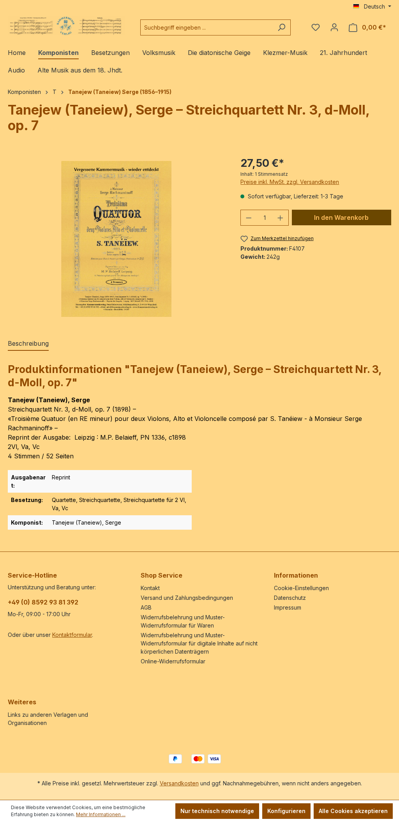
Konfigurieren (286, 811)
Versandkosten (179, 783)
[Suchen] (281, 27)
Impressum (287, 607)
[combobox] (206, 27)
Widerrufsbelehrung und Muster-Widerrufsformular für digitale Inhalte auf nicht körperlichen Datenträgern (199, 643)
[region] (116, 239)
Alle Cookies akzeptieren (353, 811)
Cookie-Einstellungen (301, 588)
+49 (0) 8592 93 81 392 (43, 602)
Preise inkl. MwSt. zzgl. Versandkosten (289, 182)
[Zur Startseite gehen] (66, 25)
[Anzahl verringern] (248, 218)
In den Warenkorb (341, 217)
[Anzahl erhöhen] (280, 218)
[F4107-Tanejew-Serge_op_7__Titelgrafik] (116, 239)
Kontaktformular (72, 634)
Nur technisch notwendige (217, 811)
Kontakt (150, 588)
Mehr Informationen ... (100, 814)
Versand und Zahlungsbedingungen (187, 597)
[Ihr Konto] (334, 27)
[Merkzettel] (315, 27)
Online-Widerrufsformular (173, 661)
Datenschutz (290, 597)
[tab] (28, 344)
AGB (146, 607)
